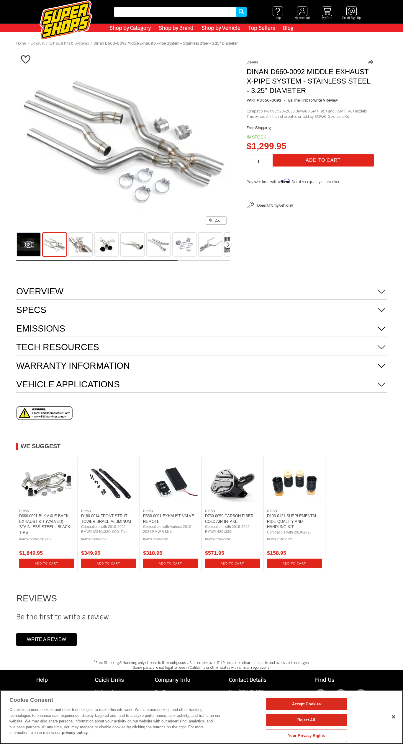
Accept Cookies (306, 704)
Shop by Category (130, 28)
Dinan (252, 62)
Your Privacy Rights (306, 735)
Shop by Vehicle (221, 28)
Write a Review (46, 639)
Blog (288, 28)
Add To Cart (323, 160)
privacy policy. (75, 732)
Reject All (306, 720)
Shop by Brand (176, 28)
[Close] (393, 716)
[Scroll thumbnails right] (227, 244)
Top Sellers (261, 28)
